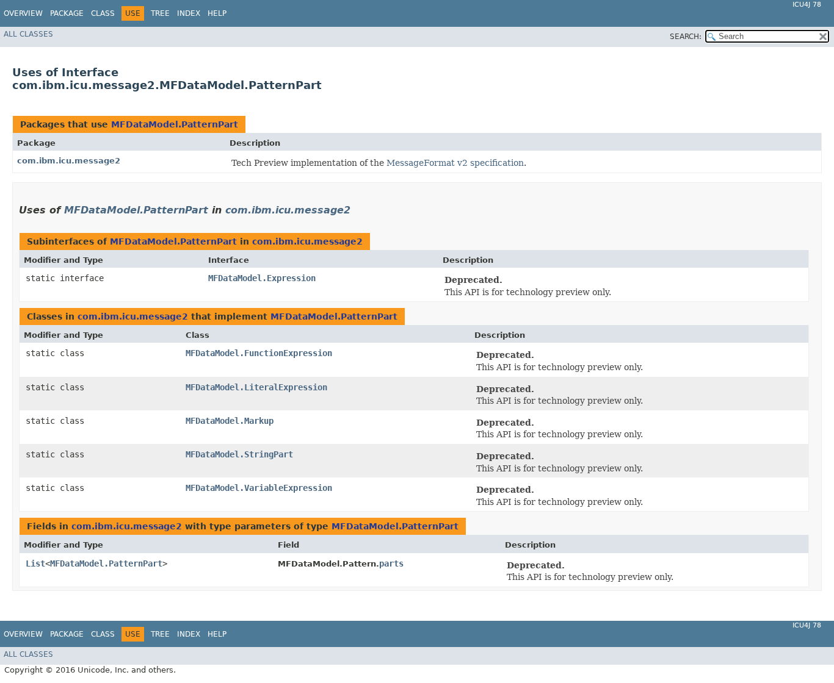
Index (188, 13)
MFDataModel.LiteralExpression (256, 387)
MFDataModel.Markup (230, 421)
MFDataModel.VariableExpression (259, 488)
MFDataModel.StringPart (239, 454)
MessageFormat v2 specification (455, 163)
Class (103, 13)
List (35, 563)
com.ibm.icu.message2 (68, 160)
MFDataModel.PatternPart (174, 124)
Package (67, 13)
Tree (160, 13)
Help (217, 13)
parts (391, 563)
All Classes (28, 34)
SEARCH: (686, 36)
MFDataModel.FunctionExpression (259, 353)
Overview (23, 13)
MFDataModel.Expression (262, 278)
